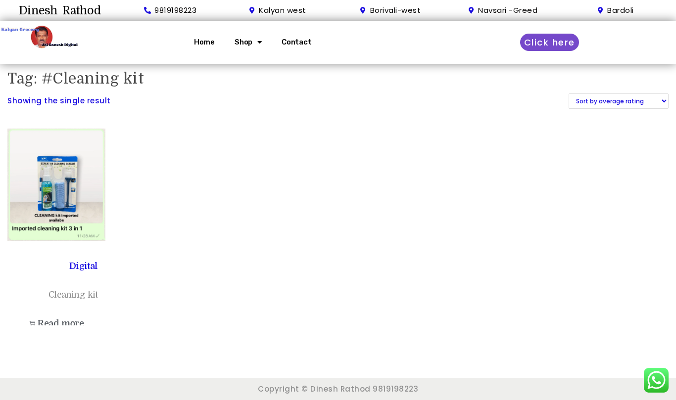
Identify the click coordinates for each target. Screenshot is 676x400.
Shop (243, 42)
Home (204, 42)
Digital (83, 266)
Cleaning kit (72, 295)
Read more (61, 323)
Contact (297, 42)
